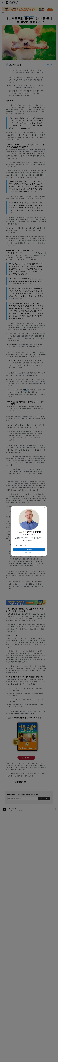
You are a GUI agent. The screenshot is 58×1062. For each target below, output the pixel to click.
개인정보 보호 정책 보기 (29, 552)
